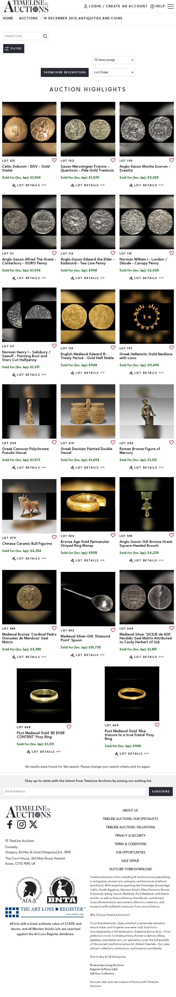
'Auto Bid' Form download (130, 869)
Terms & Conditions (130, 844)
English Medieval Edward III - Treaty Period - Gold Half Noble (87, 356)
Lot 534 (67, 536)
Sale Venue (130, 861)
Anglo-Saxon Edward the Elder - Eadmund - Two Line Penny (88, 261)
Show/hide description (65, 72)
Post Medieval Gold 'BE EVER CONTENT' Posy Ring (41, 735)
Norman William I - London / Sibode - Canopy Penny (143, 261)
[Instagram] (21, 824)
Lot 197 (126, 348)
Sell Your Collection (102, 973)
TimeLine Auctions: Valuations (130, 827)
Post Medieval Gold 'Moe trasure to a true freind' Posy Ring (129, 735)
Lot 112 (67, 253)
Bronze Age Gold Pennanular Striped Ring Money (85, 544)
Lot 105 (126, 160)
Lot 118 (67, 348)
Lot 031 (8, 160)
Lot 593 (67, 630)
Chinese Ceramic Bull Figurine (27, 544)
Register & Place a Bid (103, 969)
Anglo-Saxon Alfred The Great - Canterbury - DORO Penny (29, 261)
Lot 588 (9, 628)
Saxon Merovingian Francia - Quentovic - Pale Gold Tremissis (87, 168)
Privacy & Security (130, 836)
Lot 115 (126, 253)
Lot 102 (67, 160)
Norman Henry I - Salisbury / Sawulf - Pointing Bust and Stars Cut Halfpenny (26, 356)
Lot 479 (9, 537)
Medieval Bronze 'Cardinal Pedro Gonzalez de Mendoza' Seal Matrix (29, 638)
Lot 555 (126, 536)
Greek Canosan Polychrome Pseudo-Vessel (25, 451)
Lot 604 (127, 628)
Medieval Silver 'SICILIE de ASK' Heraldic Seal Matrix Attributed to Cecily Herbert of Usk (146, 638)
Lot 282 (127, 443)
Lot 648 (24, 727)
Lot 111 (8, 253)
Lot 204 (9, 443)
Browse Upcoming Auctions (107, 965)
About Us (130, 810)
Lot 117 (8, 346)
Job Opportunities (130, 852)
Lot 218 (67, 443)
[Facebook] (9, 824)
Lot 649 (112, 725)
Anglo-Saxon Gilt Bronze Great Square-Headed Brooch (146, 544)
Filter (16, 48)
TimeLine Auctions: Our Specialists (130, 819)
